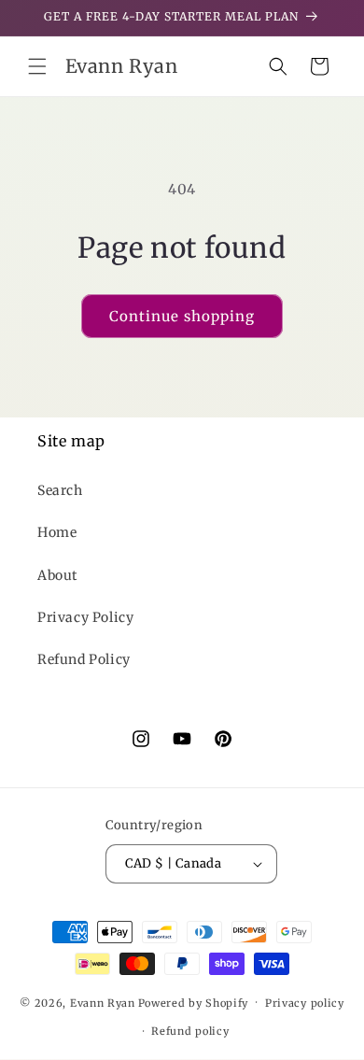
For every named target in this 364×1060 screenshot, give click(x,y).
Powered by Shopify (193, 1002)
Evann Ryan (102, 1002)
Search (60, 490)
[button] (37, 66)
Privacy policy (304, 1003)
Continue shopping (182, 316)
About (57, 575)
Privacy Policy (85, 617)
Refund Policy (84, 659)
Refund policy (190, 1031)
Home (57, 532)
